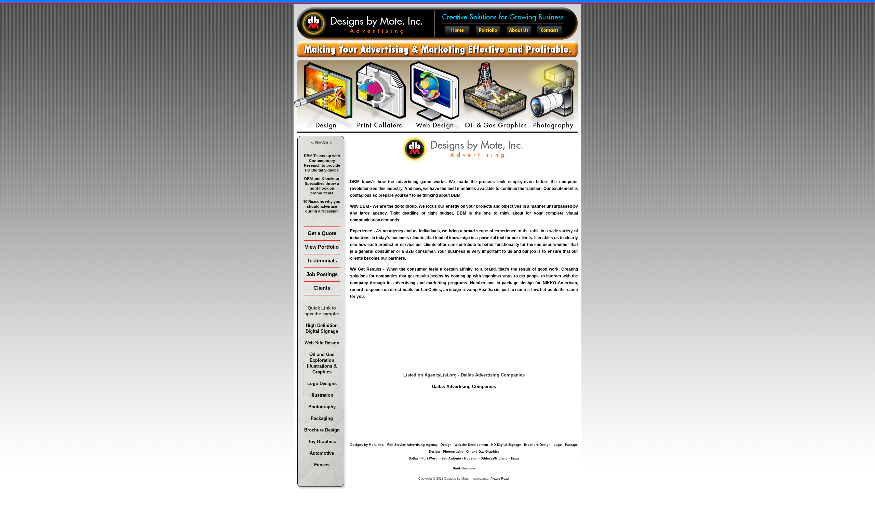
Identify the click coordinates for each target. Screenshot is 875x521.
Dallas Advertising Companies (464, 386)
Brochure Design (322, 430)
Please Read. (500, 478)
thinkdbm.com (464, 468)
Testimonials (322, 260)
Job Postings (322, 274)
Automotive (322, 453)
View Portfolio (322, 247)
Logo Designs (322, 383)
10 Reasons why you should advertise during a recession (321, 206)
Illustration (321, 395)
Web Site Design (322, 342)
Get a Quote (322, 233)
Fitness (321, 464)
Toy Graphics (322, 441)
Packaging (322, 418)
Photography (322, 406)
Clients (321, 288)
